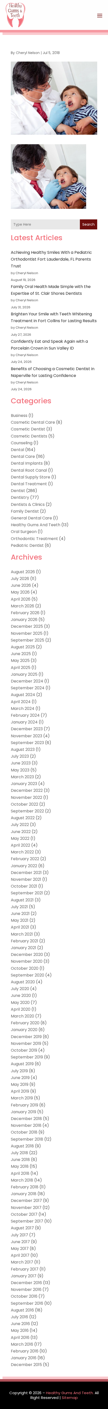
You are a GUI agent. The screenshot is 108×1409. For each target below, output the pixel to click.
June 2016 (20, 1324)
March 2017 (22, 1262)
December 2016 (26, 1283)
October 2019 (24, 1050)
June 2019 (20, 1078)
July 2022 (20, 825)
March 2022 (22, 852)
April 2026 (20, 599)
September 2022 (27, 811)
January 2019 (23, 1112)
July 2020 (20, 989)
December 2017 (26, 1200)
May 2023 (20, 770)
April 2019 (20, 1091)
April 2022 (20, 845)
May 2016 (20, 1330)
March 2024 (22, 708)
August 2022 (23, 818)
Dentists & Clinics (28, 504)
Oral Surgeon (24, 532)
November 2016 (26, 1289)
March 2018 (22, 1180)
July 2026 (20, 578)
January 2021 (23, 948)
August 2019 (22, 1064)
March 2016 (22, 1344)
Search (88, 224)
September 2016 (27, 1303)
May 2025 (20, 660)
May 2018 (20, 1166)
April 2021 (20, 927)
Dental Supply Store (30, 477)
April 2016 (20, 1337)
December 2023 (27, 729)
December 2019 (26, 1037)
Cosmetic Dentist (28, 429)
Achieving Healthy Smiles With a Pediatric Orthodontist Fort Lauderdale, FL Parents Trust (51, 259)
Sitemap (70, 1397)
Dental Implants (27, 463)
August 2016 (22, 1310)
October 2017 (24, 1214)
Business (19, 415)
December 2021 (26, 873)
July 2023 (20, 756)
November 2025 (26, 633)
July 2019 (19, 1071)
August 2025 (23, 647)
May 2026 (20, 592)
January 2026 (24, 619)
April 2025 (20, 667)
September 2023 (27, 743)
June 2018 (20, 1159)
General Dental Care (31, 518)
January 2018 (23, 1194)
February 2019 (24, 1105)
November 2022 (26, 797)
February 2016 (24, 1351)
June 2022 (21, 832)
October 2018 (24, 1132)
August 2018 (22, 1146)
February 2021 (24, 941)
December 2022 (27, 790)
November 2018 (26, 1125)
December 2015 (26, 1365)
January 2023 (24, 784)
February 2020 (25, 1023)
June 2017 (20, 1242)
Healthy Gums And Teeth (35, 525)
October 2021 (24, 886)
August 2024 (23, 695)
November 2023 (26, 736)
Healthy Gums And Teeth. (70, 1392)
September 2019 (27, 1057)
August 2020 (23, 982)
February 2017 (24, 1269)
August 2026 (23, 572)
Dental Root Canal (29, 470)
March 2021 (22, 934)
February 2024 (25, 715)
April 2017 (20, 1255)
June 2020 (21, 995)
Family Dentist (25, 511)
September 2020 (27, 975)
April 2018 (20, 1173)
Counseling (21, 443)
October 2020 (24, 968)
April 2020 (20, 1009)
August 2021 (22, 900)
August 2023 (23, 749)
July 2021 (19, 907)
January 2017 (23, 1276)
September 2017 (27, 1221)
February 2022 (25, 859)
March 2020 (22, 1016)
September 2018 (27, 1139)
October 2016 (24, 1296)
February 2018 (24, 1187)
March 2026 (22, 606)
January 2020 (24, 1030)
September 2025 (27, 640)
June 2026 (21, 585)
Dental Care (23, 456)
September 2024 (27, 688)
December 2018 (26, 1119)
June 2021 (20, 913)
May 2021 (19, 920)
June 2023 (21, 763)
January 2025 (24, 674)
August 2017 (22, 1228)
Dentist (18, 491)
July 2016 (19, 1317)
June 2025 (21, 654)
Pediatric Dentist (27, 545)
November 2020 (26, 961)
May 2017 (20, 1248)
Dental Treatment (29, 484)
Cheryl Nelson (28, 52)
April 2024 (21, 702)
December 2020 (27, 954)
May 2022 (20, 838)
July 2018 (19, 1153)
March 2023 (22, 777)
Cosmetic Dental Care (33, 422)
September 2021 (27, 893)
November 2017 (26, 1207)
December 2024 (27, 681)
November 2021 (26, 879)
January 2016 (23, 1358)
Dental (17, 450)
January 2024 (24, 722)
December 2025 (27, 626)
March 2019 (22, 1098)
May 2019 (19, 1084)
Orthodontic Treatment (34, 539)
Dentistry (20, 497)
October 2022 (24, 804)
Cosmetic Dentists (29, 436)
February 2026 (25, 613)
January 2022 (24, 866)
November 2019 (26, 1043)
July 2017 (19, 1235)
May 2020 (20, 1002)
